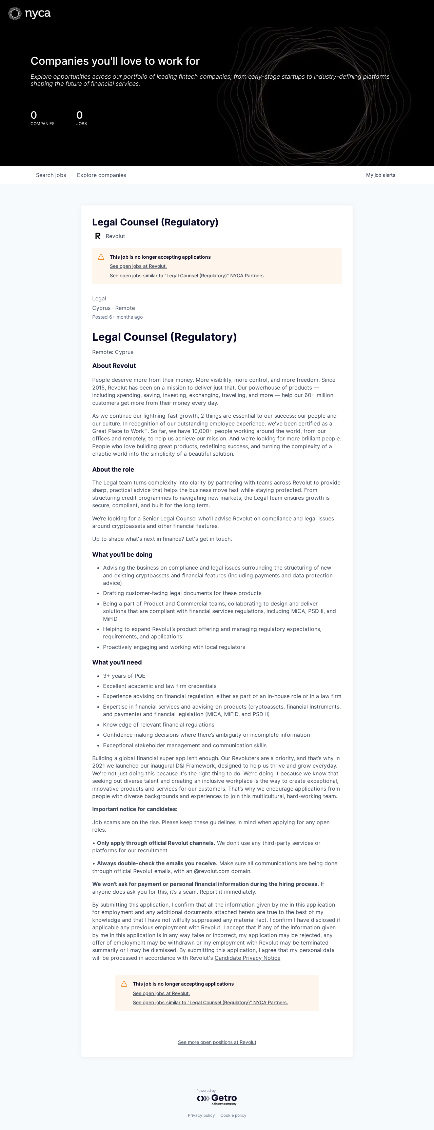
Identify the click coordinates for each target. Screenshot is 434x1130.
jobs (51, 175)
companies (101, 175)
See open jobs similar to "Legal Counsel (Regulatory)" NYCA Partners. (187, 275)
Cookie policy (233, 1115)
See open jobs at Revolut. (138, 266)
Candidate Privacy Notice (247, 957)
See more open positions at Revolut (217, 1042)
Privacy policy (201, 1115)
